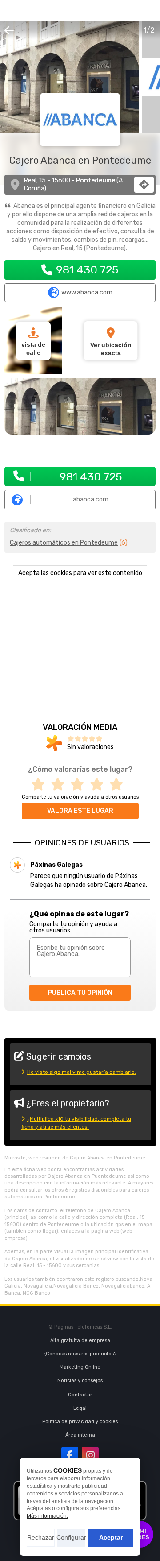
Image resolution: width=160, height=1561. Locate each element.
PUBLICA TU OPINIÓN (80, 993)
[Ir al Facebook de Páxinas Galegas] (69, 1455)
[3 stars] (80, 784)
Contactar (80, 1395)
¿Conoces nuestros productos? (80, 1354)
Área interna (80, 1435)
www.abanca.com (86, 293)
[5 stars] (119, 784)
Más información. (47, 1516)
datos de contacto (35, 1210)
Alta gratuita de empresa (80, 1340)
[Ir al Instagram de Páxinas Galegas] (90, 1455)
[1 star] (41, 784)
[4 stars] (99, 784)
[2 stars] (60, 784)
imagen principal (95, 1252)
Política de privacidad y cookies (80, 1421)
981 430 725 (87, 269)
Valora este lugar (80, 811)
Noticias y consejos (80, 1380)
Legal (80, 1408)
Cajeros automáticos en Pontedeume (64, 543)
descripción (29, 1183)
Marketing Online (80, 1367)
